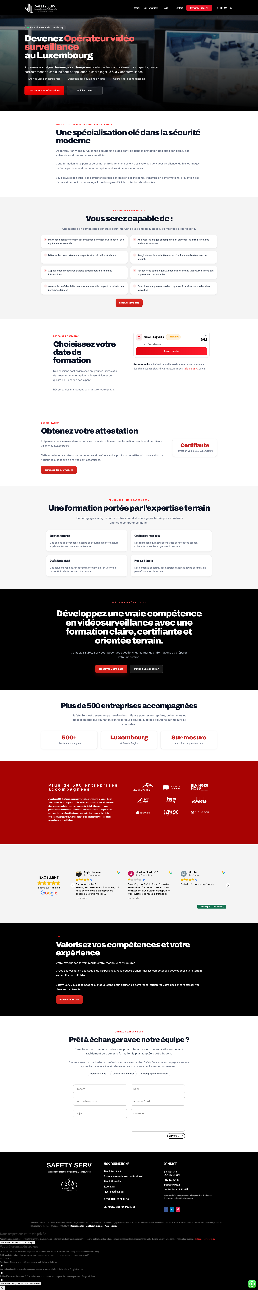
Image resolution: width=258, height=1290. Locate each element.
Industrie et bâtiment (114, 1191)
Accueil (137, 7)
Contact (179, 7)
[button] (228, 885)
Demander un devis (199, 7)
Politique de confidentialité (204, 1239)
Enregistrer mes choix (20, 1284)
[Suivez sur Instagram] (178, 1209)
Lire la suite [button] (81, 898)
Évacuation (109, 1186)
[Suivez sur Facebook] (166, 1209)
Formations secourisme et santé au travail (123, 1176)
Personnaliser (17, 1243)
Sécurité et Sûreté (112, 1171)
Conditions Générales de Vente (97, 1226)
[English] (221, 8)
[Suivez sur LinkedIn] (172, 1209)
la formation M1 (191, 368)
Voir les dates (84, 90)
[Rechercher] (231, 8)
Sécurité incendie (112, 1181)
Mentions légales (77, 1226)
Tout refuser (5, 1243)
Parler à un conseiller (146, 668)
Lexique (114, 1226)
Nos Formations (151, 7)
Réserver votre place (171, 351)
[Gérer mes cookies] (2, 1288)
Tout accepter (29, 1243)
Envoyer (175, 1135)
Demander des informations (44, 90)
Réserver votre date (129, 302)
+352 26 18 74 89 (171, 1179)
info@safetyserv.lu (172, 1184)
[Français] (216, 8)
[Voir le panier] (225, 8)
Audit (166, 7)
